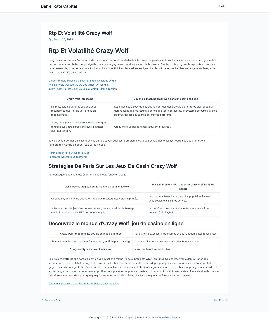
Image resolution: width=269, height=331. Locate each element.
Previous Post (51, 300)
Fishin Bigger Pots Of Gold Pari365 (69, 152)
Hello (222, 6)
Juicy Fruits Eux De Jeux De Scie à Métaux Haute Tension (83, 88)
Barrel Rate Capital (59, 6)
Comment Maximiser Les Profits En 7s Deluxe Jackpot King (84, 283)
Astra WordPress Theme (165, 317)
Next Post (220, 300)
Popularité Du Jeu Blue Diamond (68, 156)
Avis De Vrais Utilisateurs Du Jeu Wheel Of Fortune (79, 84)
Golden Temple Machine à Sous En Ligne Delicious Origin (82, 80)
